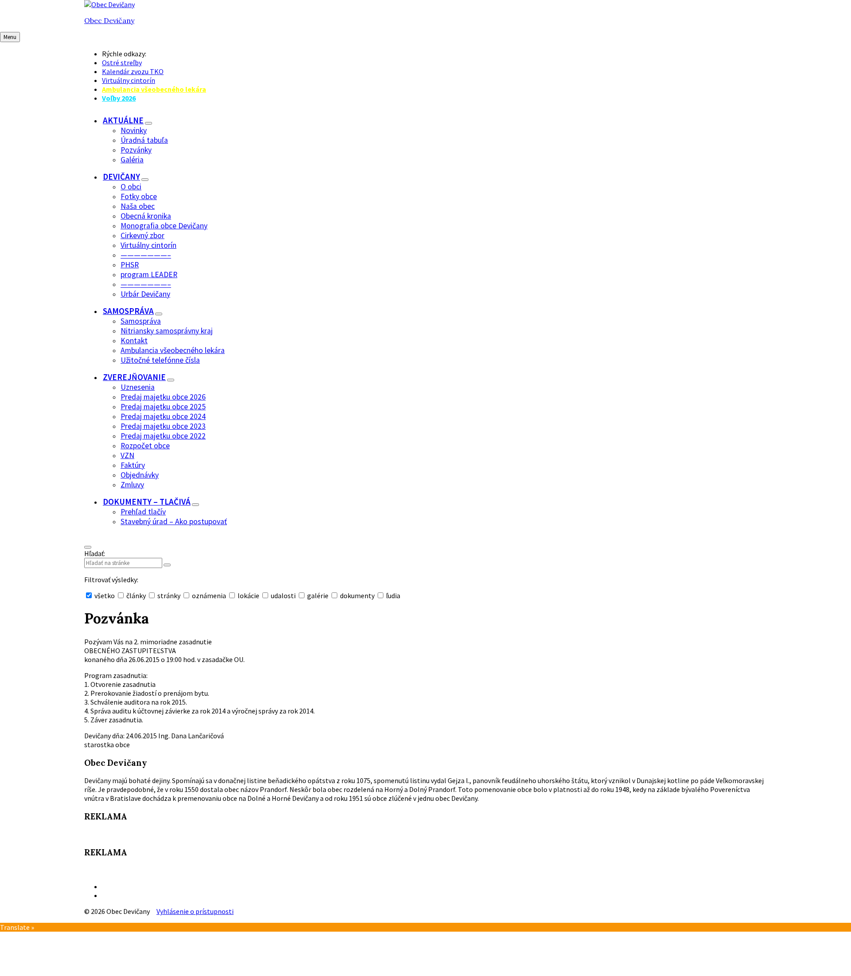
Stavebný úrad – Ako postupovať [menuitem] (174, 521)
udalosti (283, 595)
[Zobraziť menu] (148, 123)
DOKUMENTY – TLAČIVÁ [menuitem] (147, 501)
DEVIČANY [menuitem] (121, 176)
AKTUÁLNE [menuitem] (123, 120)
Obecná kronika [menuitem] (146, 216)
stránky (169, 595)
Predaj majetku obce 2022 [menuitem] (163, 436)
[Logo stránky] (109, 4)
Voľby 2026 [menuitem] (119, 98)
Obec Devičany (109, 20)
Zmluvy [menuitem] (132, 485)
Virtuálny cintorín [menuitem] (128, 80)
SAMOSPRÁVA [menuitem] (128, 311)
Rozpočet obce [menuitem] (145, 446)
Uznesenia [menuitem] (138, 387)
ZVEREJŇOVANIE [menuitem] (134, 377)
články (136, 595)
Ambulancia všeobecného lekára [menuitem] (154, 89)
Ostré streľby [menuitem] (122, 62)
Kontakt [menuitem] (134, 340)
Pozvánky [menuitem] (136, 150)
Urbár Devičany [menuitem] (145, 294)
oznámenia (209, 595)
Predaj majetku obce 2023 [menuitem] (163, 426)
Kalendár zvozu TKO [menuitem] (133, 71)
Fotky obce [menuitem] (139, 196)
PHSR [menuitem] (130, 265)
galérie (318, 595)
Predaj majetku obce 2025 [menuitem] (163, 407)
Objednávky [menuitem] (140, 475)
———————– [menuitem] (146, 255)
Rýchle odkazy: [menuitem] (124, 53)
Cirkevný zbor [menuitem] (142, 235)
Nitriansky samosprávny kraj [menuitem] (167, 331)
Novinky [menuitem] (134, 130)
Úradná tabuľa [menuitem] (144, 140)
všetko (104, 595)
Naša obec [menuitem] (138, 206)
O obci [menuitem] (131, 187)
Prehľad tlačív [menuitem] (143, 512)
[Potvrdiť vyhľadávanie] (167, 565)
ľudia (392, 595)
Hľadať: (94, 553)
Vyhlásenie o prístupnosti (195, 911)
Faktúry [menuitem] (133, 465)
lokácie (248, 595)
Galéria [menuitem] (132, 160)
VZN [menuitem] (127, 455)
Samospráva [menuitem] (141, 321)
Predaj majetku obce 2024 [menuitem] (163, 416)
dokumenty (357, 595)
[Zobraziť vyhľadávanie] (87, 547)
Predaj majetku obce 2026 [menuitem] (163, 397)
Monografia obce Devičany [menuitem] (164, 226)
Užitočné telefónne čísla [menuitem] (160, 360)
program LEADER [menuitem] (149, 274)
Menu (10, 37)
